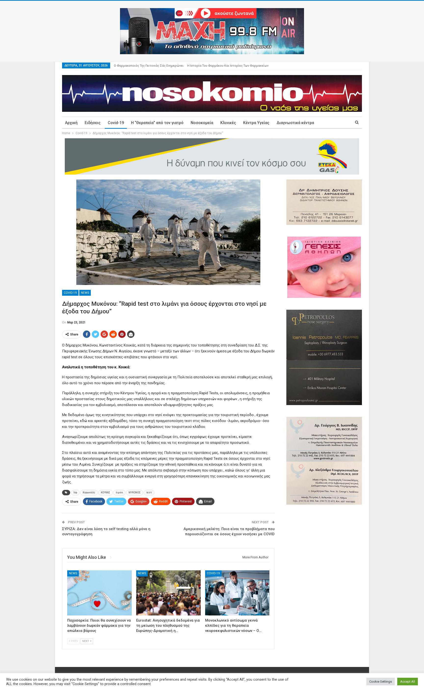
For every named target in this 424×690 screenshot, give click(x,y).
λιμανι (119, 492)
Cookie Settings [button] (380, 681)
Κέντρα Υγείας (256, 122)
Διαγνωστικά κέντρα (295, 122)
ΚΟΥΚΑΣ (105, 492)
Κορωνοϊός (89, 492)
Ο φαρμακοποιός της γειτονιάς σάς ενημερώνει (149, 65)
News (85, 292)
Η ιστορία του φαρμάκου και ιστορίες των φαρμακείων (227, 65)
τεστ (149, 492)
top (75, 492)
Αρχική (71, 122)
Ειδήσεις (93, 122)
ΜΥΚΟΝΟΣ (135, 492)
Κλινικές (228, 122)
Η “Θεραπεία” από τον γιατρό (157, 122)
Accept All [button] (407, 681)
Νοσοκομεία (202, 122)
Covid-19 (116, 122)
